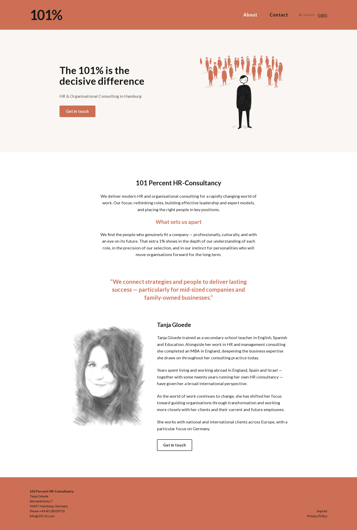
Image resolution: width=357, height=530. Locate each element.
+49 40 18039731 (52, 511)
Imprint (322, 511)
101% (46, 15)
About (250, 15)
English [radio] (322, 14)
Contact (279, 15)
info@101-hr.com (42, 516)
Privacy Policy (317, 516)
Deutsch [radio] (309, 14)
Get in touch (77, 111)
